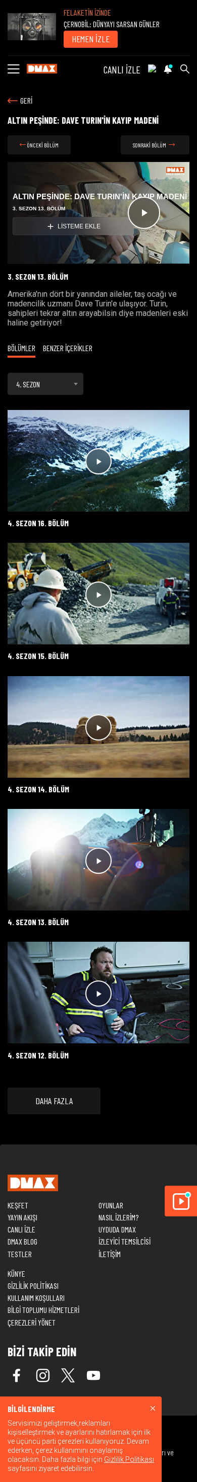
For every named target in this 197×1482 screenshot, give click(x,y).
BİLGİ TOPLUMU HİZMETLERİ (43, 1309)
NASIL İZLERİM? (118, 1217)
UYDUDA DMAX (117, 1229)
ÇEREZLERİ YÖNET (32, 1322)
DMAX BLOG (22, 1241)
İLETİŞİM (109, 1254)
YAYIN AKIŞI (22, 1217)
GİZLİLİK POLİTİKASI (33, 1285)
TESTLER (20, 1254)
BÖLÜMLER (21, 348)
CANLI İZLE (122, 69)
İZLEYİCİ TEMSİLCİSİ (124, 1241)
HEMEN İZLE (91, 38)
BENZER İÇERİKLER (67, 348)
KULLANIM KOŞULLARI (36, 1297)
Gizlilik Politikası (129, 1459)
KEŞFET (18, 1205)
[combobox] (45, 384)
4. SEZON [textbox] (28, 384)
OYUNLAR (110, 1205)
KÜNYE (16, 1273)
